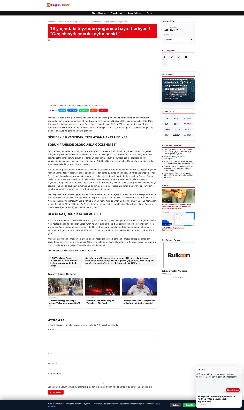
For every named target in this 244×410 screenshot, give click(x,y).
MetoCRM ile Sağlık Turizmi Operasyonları (174, 157)
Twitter (62, 110)
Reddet (175, 405)
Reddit (93, 110)
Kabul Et (189, 405)
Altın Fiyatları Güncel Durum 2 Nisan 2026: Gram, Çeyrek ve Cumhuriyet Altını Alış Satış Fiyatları (178, 152)
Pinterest (103, 110)
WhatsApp (83, 110)
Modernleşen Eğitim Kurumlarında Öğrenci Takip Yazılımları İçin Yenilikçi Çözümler (178, 175)
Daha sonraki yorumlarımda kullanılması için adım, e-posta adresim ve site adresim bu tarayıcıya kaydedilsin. (100, 387)
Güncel (59, 22)
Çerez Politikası (135, 13)
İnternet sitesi (54, 373)
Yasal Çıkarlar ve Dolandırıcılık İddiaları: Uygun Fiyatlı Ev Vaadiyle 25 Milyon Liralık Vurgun (179, 168)
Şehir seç (168, 35)
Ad (50, 353)
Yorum (52, 329)
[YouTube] (186, 57)
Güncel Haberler (99, 13)
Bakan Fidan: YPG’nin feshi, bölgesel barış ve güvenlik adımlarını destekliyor (179, 162)
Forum (149, 13)
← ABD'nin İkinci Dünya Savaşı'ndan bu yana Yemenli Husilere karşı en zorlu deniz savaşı (63, 262)
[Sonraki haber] (190, 82)
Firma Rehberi (117, 13)
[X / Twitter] (172, 57)
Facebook (72, 110)
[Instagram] (179, 57)
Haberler (51, 22)
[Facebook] (164, 57)
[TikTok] (164, 64)
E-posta (52, 363)
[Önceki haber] (185, 82)
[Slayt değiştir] (173, 277)
